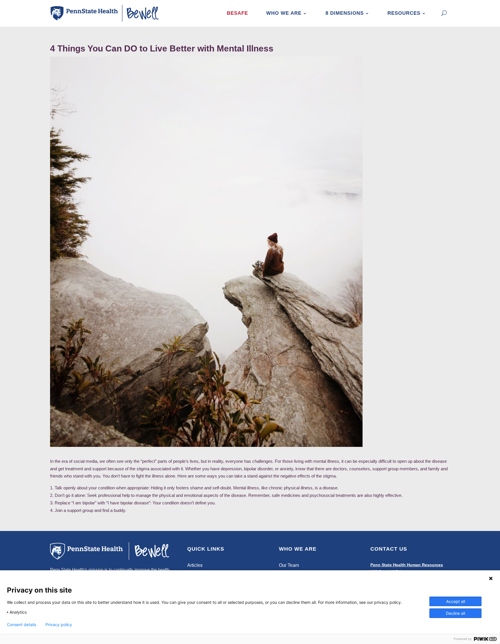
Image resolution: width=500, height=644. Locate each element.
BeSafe (237, 13)
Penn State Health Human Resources (406, 564)
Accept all (455, 601)
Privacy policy (58, 624)
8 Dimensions (345, 13)
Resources (403, 13)
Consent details (21, 624)
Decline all (455, 613)
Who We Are (284, 13)
